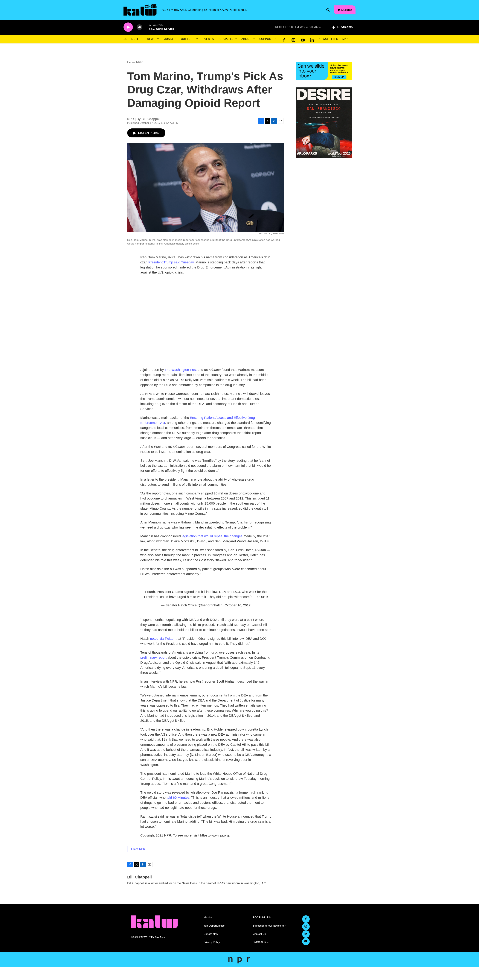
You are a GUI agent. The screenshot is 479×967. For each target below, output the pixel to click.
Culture (187, 38)
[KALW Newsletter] (324, 71)
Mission (208, 917)
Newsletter (328, 38)
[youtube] (303, 39)
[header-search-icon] (328, 10)
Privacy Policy (212, 942)
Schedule (131, 38)
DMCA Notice (261, 942)
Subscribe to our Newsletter (269, 925)
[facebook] (284, 39)
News (151, 38)
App (345, 38)
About (246, 38)
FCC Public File (262, 917)
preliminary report (153, 657)
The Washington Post (181, 370)
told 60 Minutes (178, 797)
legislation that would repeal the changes (212, 536)
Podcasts (225, 38)
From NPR (135, 62)
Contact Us (259, 934)
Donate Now (211, 934)
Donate (346, 10)
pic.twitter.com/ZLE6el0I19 (248, 597)
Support (266, 38)
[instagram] (293, 39)
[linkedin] (312, 39)
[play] (128, 27)
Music (168, 38)
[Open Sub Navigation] (141, 38)
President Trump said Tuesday (171, 262)
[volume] (139, 27)
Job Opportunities (214, 925)
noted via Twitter (162, 638)
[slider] (145, 27)
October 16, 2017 (238, 605)
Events (208, 38)
